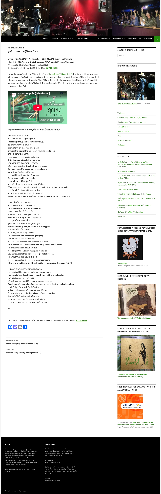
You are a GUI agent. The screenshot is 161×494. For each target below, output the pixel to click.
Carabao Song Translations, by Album (132, 122)
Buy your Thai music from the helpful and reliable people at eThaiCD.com (135, 423)
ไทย (92, 39)
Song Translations (16, 48)
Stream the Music (134, 39)
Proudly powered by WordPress (15, 491)
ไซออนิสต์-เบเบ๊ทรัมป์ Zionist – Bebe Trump (134, 194)
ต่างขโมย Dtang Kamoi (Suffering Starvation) (23, 351)
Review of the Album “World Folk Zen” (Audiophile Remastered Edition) (132, 375)
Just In (45, 39)
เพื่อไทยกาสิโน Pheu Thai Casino (130, 212)
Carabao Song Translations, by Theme (132, 117)
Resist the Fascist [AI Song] (127, 189)
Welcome (54, 39)
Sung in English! (104, 39)
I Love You (121, 217)
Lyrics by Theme (67, 39)
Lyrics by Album (82, 39)
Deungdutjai (122, 263)
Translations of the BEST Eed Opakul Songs (134, 318)
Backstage (148, 39)
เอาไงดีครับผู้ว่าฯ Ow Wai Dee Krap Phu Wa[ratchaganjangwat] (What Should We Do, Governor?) (134, 164)
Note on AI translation (126, 171)
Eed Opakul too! (119, 39)
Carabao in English (14, 38)
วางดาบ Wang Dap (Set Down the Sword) (22, 342)
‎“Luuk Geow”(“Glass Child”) (60, 74)
